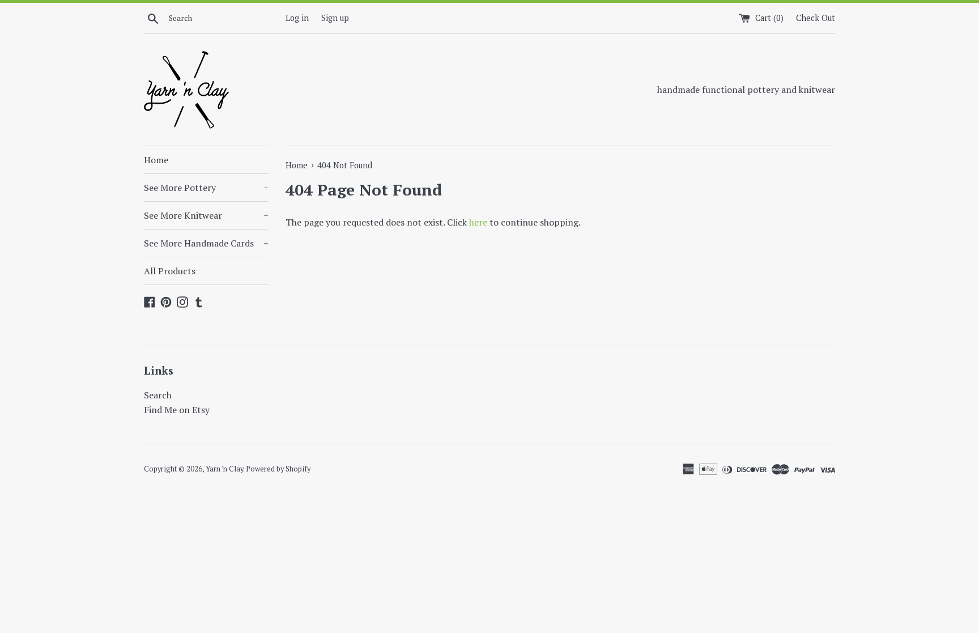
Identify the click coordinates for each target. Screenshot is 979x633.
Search (158, 395)
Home (156, 160)
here (478, 222)
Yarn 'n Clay (224, 469)
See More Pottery (206, 187)
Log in (297, 17)
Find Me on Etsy (177, 409)
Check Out (815, 17)
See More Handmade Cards (206, 243)
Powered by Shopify (278, 469)
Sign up (335, 17)
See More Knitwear (206, 215)
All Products (169, 271)
